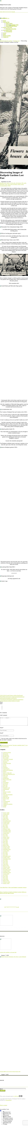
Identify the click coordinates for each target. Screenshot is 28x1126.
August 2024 (6, 823)
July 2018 (5, 875)
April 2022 (5, 844)
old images (18, 183)
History (4, 771)
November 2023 (7, 830)
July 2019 (5, 860)
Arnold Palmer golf (10, 695)
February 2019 (6, 867)
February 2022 (6, 846)
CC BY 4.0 (16, 1096)
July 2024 (5, 825)
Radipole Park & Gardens (6, 40)
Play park (24, 183)
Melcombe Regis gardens (9, 696)
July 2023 (5, 834)
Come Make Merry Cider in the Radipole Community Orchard (13, 887)
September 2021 (7, 849)
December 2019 (7, 856)
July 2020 (5, 853)
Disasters (5, 762)
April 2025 (5, 818)
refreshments (6, 789)
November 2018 (7, 869)
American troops (7, 752)
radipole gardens (12, 699)
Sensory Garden (7, 791)
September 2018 (7, 872)
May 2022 (5, 842)
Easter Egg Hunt (7, 763)
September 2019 (7, 859)
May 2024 (5, 826)
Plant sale (5, 785)
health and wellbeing (8, 770)
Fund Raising (6, 768)
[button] (0, 1110)
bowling (17, 695)
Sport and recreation (12, 184)
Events (4, 764)
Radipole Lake (3, 184)
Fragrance (5, 767)
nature (4, 781)
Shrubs (4, 793)
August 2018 (6, 873)
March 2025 (6, 819)
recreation (18, 699)
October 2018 (6, 871)
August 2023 (6, 833)
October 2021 (6, 848)
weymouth (17, 701)
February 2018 (6, 882)
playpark (6, 699)
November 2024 (7, 821)
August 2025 (6, 814)
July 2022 (5, 840)
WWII (8, 185)
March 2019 (6, 865)
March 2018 (6, 880)
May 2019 (5, 863)
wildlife (5, 805)
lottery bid (5, 775)
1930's (4, 695)
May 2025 (5, 816)
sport (3, 701)
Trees (4, 800)
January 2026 (6, 812)
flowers (4, 766)
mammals (5, 777)
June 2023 (5, 835)
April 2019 (5, 864)
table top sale (6, 797)
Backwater (5, 753)
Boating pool (16, 40)
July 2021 (5, 852)
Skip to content (3, 1105)
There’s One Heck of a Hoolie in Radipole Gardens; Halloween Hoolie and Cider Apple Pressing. (13, 892)
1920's (1, 695)
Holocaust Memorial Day (9, 774)
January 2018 (6, 883)
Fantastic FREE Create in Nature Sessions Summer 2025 (10, 1071)
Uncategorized (3, 185)
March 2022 (6, 845)
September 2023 (7, 831)
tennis (5, 701)
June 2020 (5, 854)
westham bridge (11, 701)
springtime (5, 796)
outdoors (5, 698)
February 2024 (6, 829)
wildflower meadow (7, 804)
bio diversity (6, 755)
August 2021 (6, 850)
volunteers (5, 802)
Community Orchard (8, 759)
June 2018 (5, 876)
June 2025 (5, 815)
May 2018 (5, 878)
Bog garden (6, 758)
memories (17, 696)
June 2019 (5, 861)
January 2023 (6, 837)
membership (6, 778)
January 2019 (6, 868)
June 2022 (5, 841)
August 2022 (6, 838)
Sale (4, 790)
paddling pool (10, 698)
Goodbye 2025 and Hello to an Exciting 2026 (8, 952)
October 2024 (6, 822)
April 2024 (5, 827)
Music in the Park (7, 779)
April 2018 (5, 879)
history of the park (11, 183)
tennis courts (21, 184)
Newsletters (6, 782)
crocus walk (6, 760)
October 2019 (6, 857)
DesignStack (8, 1100)
